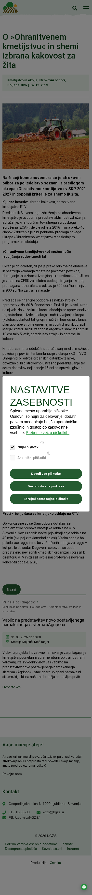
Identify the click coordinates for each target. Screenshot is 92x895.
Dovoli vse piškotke (46, 474)
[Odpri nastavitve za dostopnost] (84, 887)
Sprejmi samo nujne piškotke (46, 499)
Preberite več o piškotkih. (47, 433)
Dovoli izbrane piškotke (46, 486)
